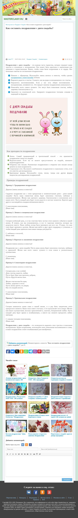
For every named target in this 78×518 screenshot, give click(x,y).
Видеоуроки (33, 498)
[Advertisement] (39, 44)
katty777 (10, 59)
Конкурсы (22, 498)
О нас (70, 498)
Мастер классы (45, 498)
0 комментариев (43, 59)
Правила (36, 499)
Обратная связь (11, 498)
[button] (7, 454)
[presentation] (7, 454)
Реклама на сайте (59, 498)
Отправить (67, 479)
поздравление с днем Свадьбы (22, 78)
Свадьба (34, 59)
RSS (43, 499)
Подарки (29, 59)
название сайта (13, 19)
